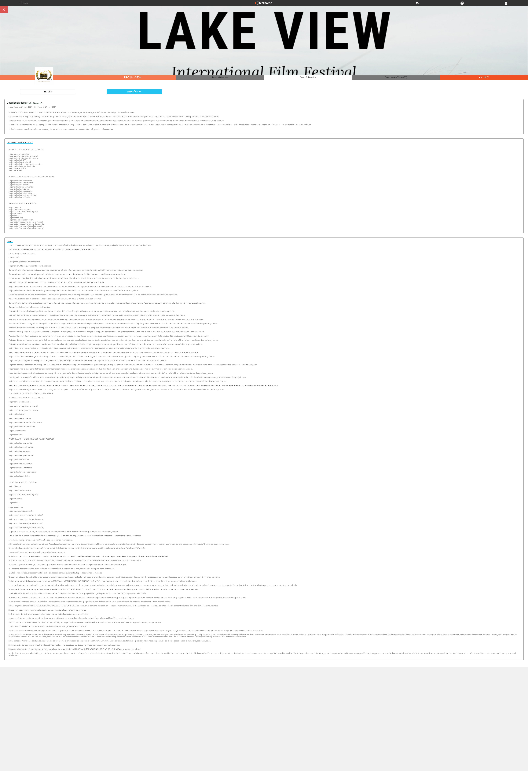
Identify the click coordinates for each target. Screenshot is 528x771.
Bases (10, 241)
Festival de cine (220, 77)
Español (134, 91)
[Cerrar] (4, 9)
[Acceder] (506, 3)
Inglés (47, 91)
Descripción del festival (24, 103)
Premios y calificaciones (20, 142)
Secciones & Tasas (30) (396, 77)
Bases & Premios (308, 77)
